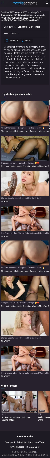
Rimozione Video (36, 442)
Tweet (27, 40)
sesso (6, 34)
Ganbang (22, 27)
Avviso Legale (17, 447)
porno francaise (25, 436)
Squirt (4, 414)
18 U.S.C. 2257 (33, 447)
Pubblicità (21, 442)
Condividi (13, 40)
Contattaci (10, 442)
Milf (31, 27)
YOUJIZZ (15, 34)
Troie (37, 27)
